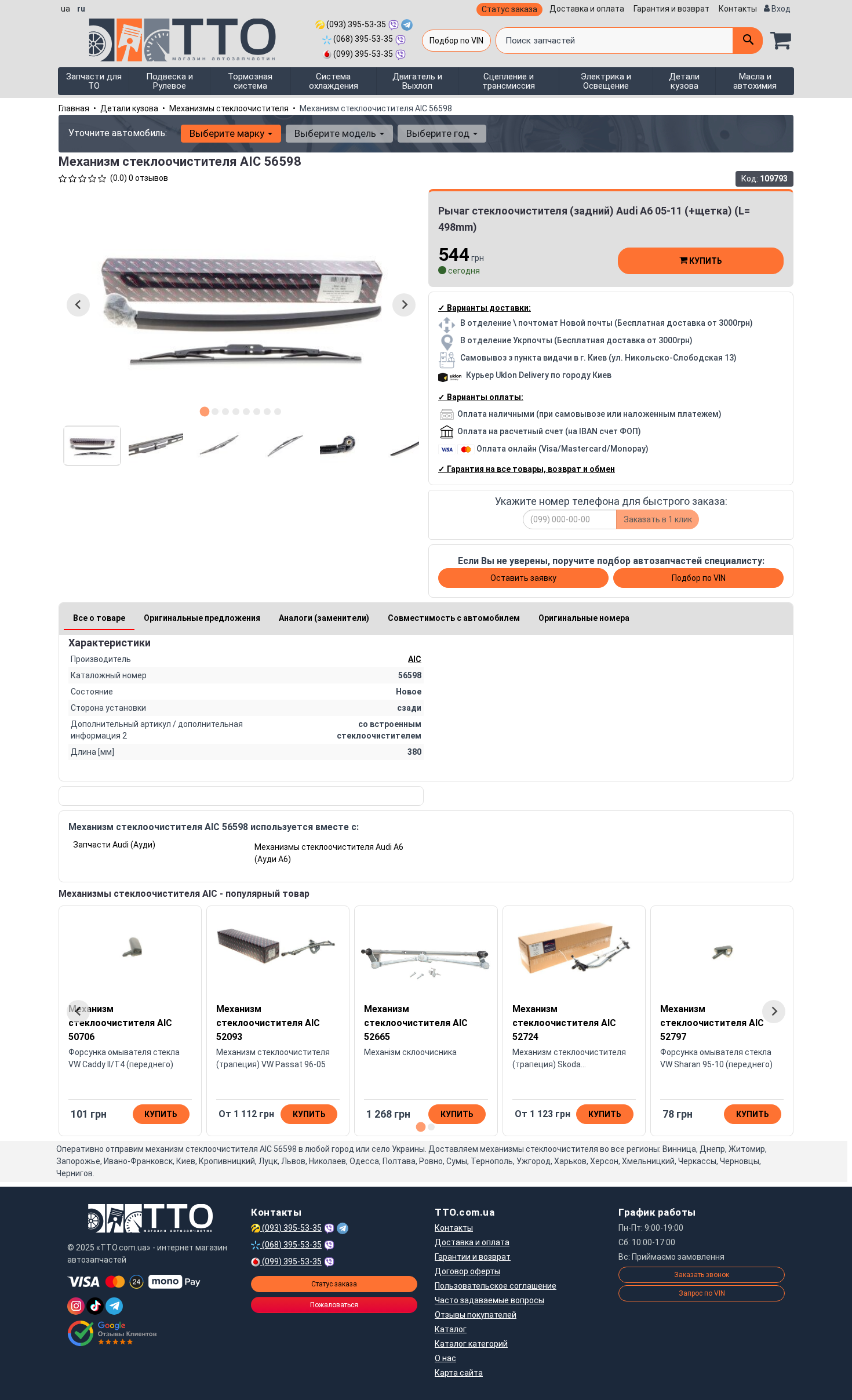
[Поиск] (748, 40)
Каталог (451, 1329)
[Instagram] (76, 1306)
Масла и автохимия (755, 81)
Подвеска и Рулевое (169, 81)
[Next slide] (404, 305)
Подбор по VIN (456, 40)
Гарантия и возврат (671, 8)
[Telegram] (114, 1306)
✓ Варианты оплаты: (480, 397)
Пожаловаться (334, 1305)
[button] (92, 446)
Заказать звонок (701, 1275)
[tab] (205, 411)
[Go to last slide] (78, 305)
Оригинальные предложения (202, 618)
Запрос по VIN (702, 1293)
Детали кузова (684, 81)
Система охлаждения (333, 81)
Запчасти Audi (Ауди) (114, 844)
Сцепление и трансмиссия (508, 81)
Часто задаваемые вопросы (489, 1300)
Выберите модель (336, 133)
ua (65, 8)
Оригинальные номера (583, 618)
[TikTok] (95, 1306)
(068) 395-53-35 (362, 38)
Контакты (738, 8)
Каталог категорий (471, 1343)
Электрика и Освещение (606, 81)
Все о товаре (99, 618)
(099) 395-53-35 (362, 54)
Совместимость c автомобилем (454, 618)
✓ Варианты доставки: (484, 307)
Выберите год (439, 133)
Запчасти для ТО (94, 81)
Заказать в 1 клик (658, 519)
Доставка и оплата (586, 8)
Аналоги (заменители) (324, 618)
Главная (74, 108)
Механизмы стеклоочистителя (229, 108)
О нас (445, 1358)
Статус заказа (509, 9)
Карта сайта (459, 1372)
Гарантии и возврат (473, 1256)
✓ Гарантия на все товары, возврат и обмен (526, 469)
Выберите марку (228, 133)
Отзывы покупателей (475, 1314)
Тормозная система (250, 81)
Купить (704, 261)
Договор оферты (467, 1271)
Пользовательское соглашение (495, 1285)
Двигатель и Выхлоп (417, 81)
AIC (414, 659)
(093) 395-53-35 (355, 24)
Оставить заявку (523, 578)
